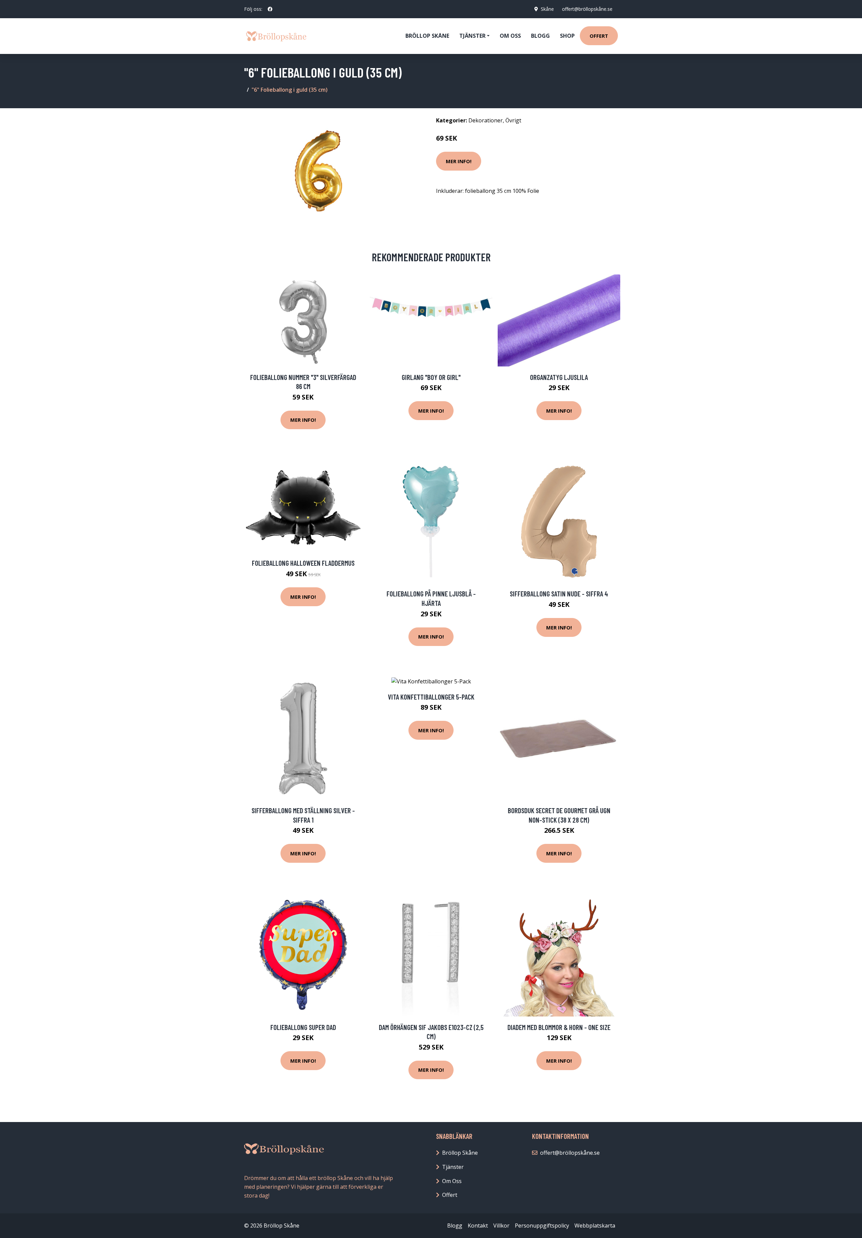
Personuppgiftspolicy (542, 1225)
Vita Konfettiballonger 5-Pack (431, 696)
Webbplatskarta (594, 1225)
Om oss (510, 35)
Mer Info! (458, 161)
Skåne (547, 9)
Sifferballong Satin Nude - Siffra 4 (559, 593)
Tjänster (453, 1167)
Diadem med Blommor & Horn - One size (558, 1027)
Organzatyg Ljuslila (559, 377)
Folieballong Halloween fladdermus (303, 563)
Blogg (540, 35)
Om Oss (452, 1181)
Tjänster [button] (472, 35)
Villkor (501, 1225)
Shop (567, 35)
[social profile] (270, 9)
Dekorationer (485, 120)
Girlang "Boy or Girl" (431, 377)
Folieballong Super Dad (303, 1027)
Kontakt (478, 1225)
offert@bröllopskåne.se (587, 9)
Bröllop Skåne (427, 35)
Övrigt (513, 120)
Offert (599, 35)
